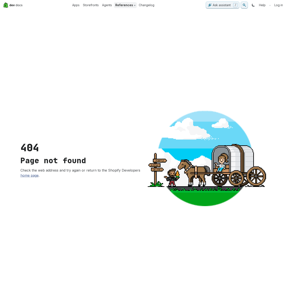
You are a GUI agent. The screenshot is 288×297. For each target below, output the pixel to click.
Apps (76, 5)
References (124, 5)
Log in (278, 5)
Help (262, 5)
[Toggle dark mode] (253, 5)
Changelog (146, 5)
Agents (107, 5)
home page (29, 175)
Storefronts (91, 5)
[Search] (244, 5)
